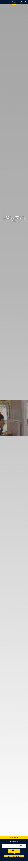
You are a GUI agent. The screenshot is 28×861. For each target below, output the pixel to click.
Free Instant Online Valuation (14, 859)
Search (14, 850)
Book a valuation (14, 856)
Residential (14, 837)
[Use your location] (3, 846)
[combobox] (12, 846)
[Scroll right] (25, 837)
